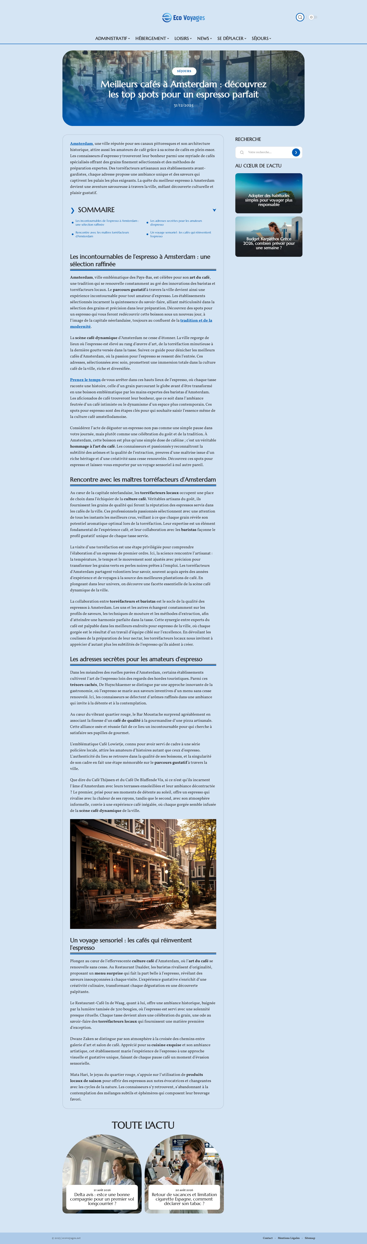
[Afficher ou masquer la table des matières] (165, 210)
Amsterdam (81, 144)
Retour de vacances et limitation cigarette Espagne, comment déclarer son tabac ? (184, 1199)
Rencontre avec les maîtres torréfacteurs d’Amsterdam (102, 234)
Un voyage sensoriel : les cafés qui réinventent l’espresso (180, 234)
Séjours (184, 71)
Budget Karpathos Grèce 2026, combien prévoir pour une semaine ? (269, 243)
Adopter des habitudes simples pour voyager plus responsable (268, 200)
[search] (300, 17)
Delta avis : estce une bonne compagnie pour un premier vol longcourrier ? (102, 1199)
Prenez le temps (85, 380)
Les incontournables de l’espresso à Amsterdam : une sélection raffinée (107, 222)
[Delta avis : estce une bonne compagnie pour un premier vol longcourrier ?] (102, 1173)
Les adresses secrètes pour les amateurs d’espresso (176, 222)
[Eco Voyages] (183, 17)
